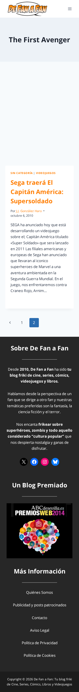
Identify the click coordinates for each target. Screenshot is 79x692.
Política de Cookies (40, 655)
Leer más (21, 300)
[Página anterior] (10, 322)
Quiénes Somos (39, 592)
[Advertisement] (39, 119)
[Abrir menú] (70, 8)
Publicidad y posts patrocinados (39, 604)
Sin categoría (22, 173)
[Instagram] (45, 462)
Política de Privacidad (39, 642)
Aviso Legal (39, 630)
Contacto (39, 617)
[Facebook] (34, 462)
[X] (24, 462)
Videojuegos (46, 173)
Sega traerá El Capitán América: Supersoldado (37, 191)
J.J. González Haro (29, 211)
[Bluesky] (55, 462)
